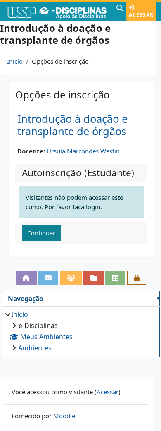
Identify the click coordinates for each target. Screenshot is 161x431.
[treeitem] (80, 331)
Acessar (141, 14)
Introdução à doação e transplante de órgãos (72, 125)
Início (15, 61)
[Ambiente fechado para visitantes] (137, 278)
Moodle (64, 416)
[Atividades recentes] (93, 278)
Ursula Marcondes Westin (83, 151)
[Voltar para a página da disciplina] (26, 278)
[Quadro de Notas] (115, 278)
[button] (119, 11)
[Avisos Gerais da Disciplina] (48, 278)
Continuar (41, 233)
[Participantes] (71, 278)
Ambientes (35, 347)
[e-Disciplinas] (57, 11)
